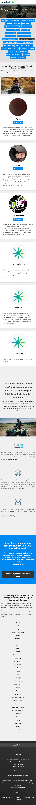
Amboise (18, 622)
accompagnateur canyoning (13, 20)
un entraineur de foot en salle (18, 57)
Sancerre (18, 713)
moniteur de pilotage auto (23, 36)
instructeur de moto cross (13, 30)
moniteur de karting (11, 36)
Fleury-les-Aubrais (18, 655)
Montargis (18, 677)
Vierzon (18, 726)
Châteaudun (18, 638)
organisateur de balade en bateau (10, 48)
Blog (18, 768)
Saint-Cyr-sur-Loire (18, 704)
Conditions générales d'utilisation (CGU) (18, 762)
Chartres (18, 635)
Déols (18, 648)
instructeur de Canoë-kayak (25, 26)
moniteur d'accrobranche (23, 33)
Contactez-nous (18, 770)
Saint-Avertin (18, 700)
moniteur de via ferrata (26, 42)
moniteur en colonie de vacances (24, 45)
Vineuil (18, 730)
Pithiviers (18, 694)
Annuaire (8, 759)
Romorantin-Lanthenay (18, 697)
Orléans (18, 691)
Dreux (18, 651)
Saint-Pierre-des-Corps (18, 710)
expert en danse (26, 23)
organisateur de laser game (27, 48)
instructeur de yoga (11, 33)
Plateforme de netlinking (18, 766)
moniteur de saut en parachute (11, 42)
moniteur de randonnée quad (26, 39)
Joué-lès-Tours (18, 661)
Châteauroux (18, 642)
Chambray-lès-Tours (18, 632)
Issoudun (18, 658)
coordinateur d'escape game (13, 23)
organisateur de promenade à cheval (18, 51)
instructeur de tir (25, 30)
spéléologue (26, 54)
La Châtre (18, 664)
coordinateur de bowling (28, 20)
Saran (18, 717)
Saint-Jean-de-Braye (18, 707)
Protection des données (18, 764)
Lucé (18, 674)
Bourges (18, 629)
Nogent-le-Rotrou (18, 684)
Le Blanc (18, 668)
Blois (18, 625)
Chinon (18, 645)
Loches (18, 671)
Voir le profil (18, 122)
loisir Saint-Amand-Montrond (18, 787)
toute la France (12, 459)
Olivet (18, 687)
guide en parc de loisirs (10, 26)
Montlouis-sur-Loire (18, 681)
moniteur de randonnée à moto (10, 39)
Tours (18, 720)
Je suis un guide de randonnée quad (18, 575)
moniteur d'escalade (9, 45)
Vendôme (18, 723)
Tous (3, 20)
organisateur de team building (13, 54)
